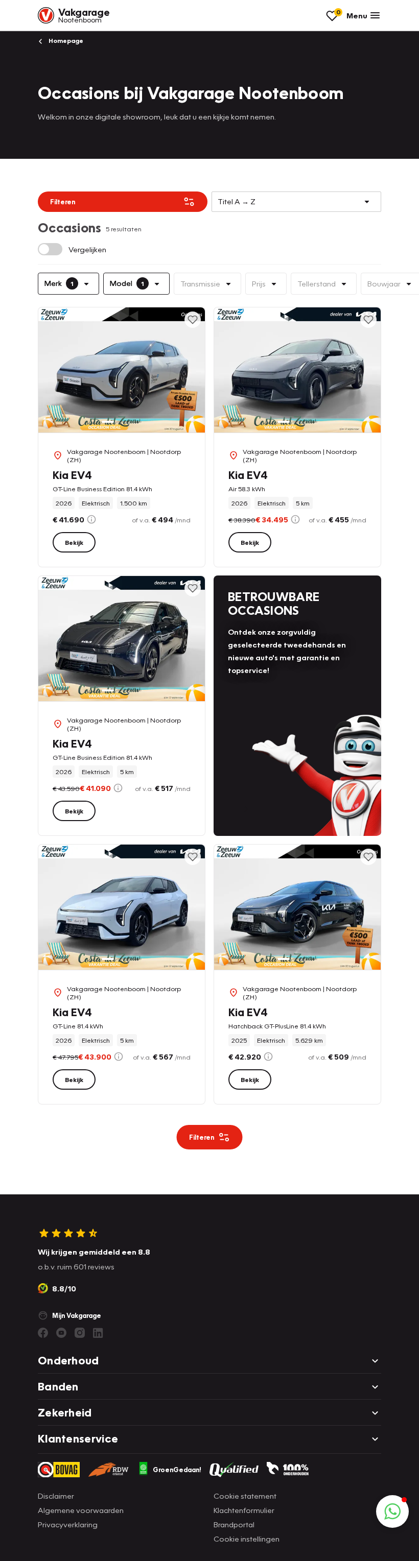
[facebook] (43, 1333)
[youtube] (61, 1333)
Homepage (65, 40)
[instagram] (80, 1333)
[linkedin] (98, 1333)
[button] (392, 1511)
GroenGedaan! (177, 1470)
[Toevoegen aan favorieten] (192, 319)
